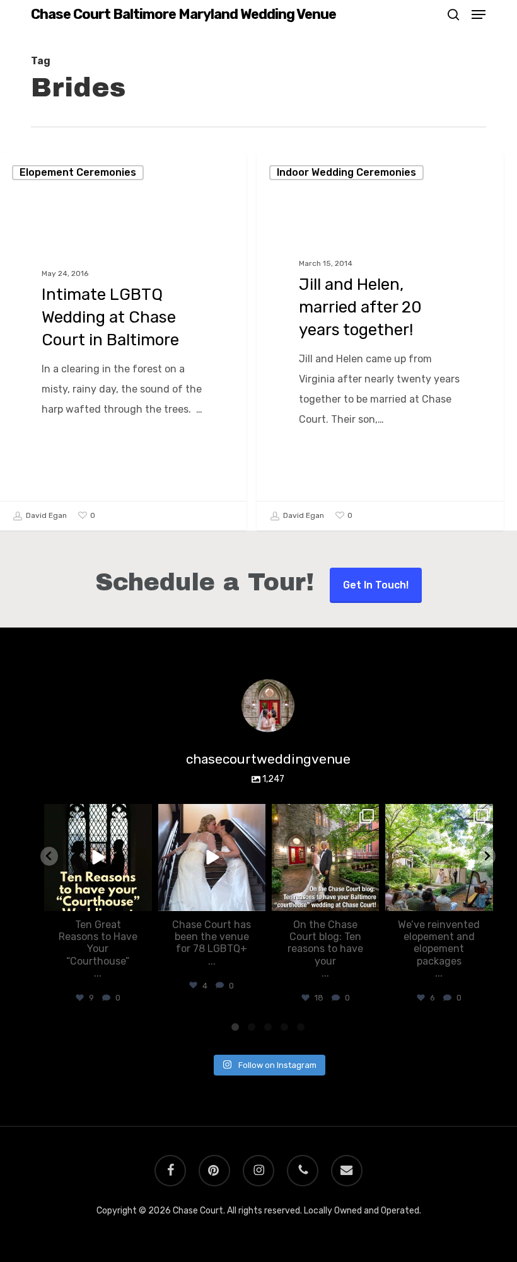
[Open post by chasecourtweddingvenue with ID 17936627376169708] (438, 857)
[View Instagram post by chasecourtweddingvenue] (141, 899)
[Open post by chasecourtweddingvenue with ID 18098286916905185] (211, 857)
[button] (478, 14)
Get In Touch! (376, 585)
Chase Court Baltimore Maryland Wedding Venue (183, 14)
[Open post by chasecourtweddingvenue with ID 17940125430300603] (97, 857)
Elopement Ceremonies (78, 172)
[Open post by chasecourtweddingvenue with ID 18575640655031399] (325, 857)
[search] (453, 14)
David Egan (45, 515)
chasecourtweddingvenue (96, 814)
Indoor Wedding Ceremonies (346, 172)
